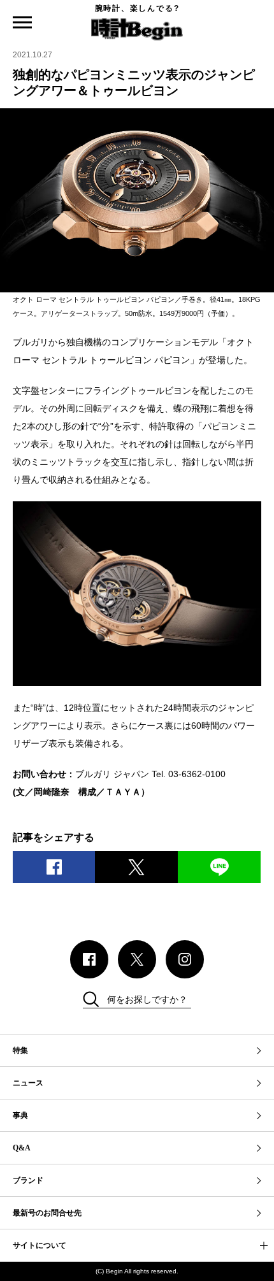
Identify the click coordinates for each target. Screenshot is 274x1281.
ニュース (28, 1082)
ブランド (28, 1180)
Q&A (22, 1147)
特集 (20, 1050)
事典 (20, 1115)
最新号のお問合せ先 (47, 1212)
